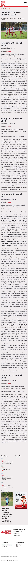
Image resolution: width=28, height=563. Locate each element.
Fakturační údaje (13, 551)
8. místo (8, 383)
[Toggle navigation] (25, 3)
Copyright (7, 551)
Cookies (2, 551)
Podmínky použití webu (5, 556)
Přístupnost (19, 551)
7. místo (8, 126)
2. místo (8, 51)
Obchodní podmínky (13, 556)
